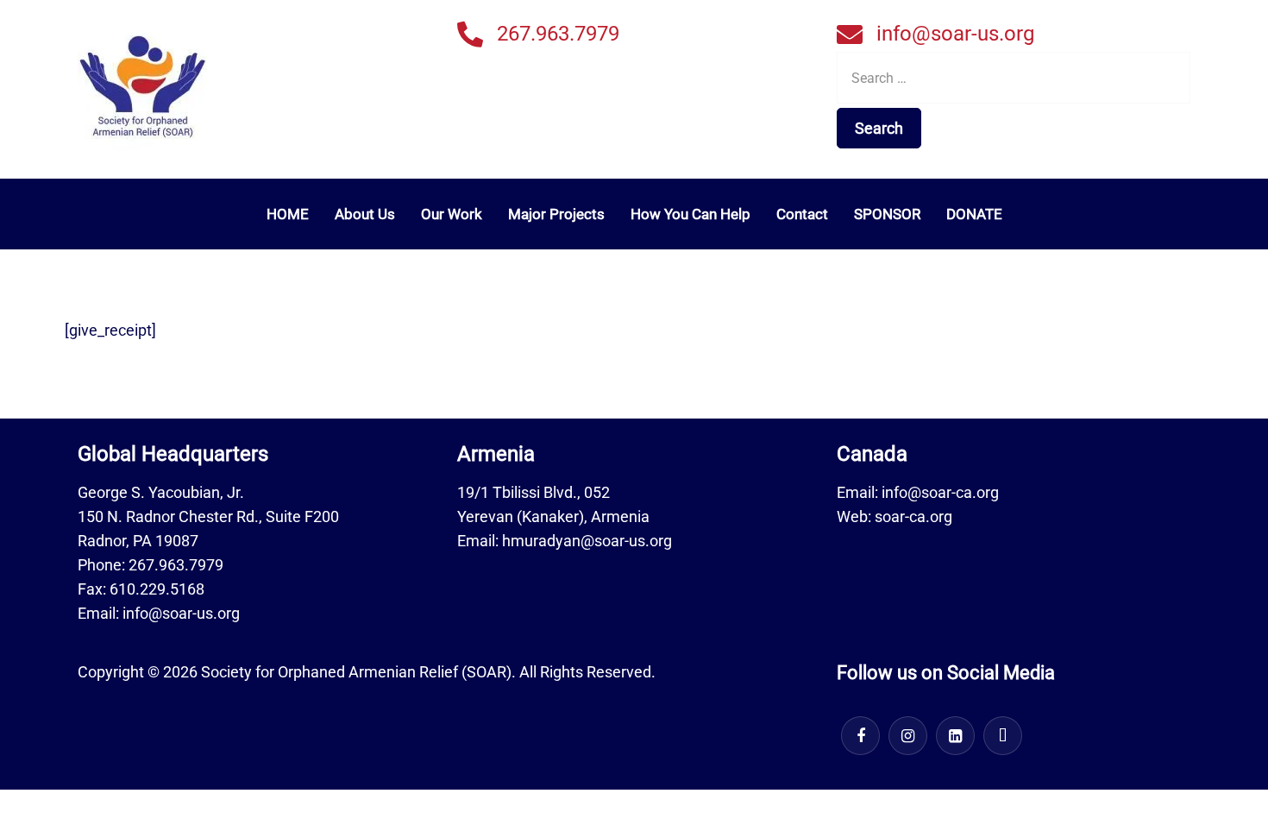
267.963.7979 (558, 34)
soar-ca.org (913, 516)
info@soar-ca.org (940, 492)
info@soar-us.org (955, 34)
